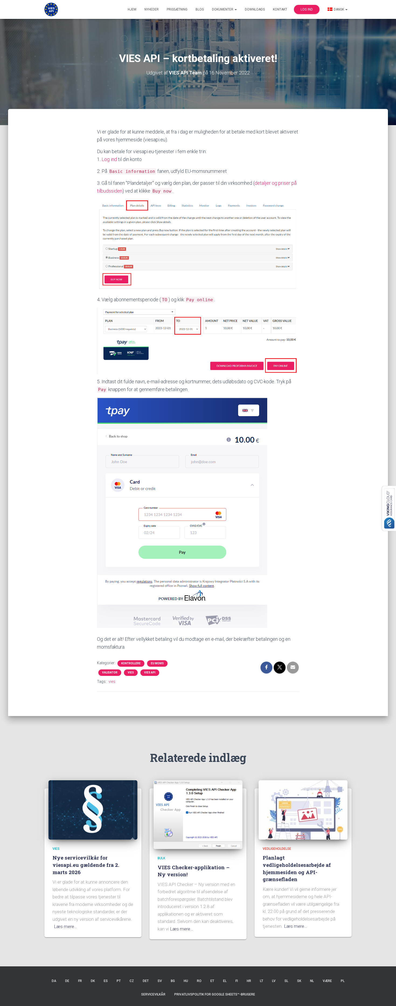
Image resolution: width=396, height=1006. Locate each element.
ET (212, 981)
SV (160, 981)
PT (119, 981)
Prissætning (177, 9)
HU (186, 981)
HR (249, 981)
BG (173, 981)
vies (131, 672)
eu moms (157, 663)
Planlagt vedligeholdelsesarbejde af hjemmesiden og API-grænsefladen (297, 868)
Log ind (307, 9)
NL (312, 981)
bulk (161, 858)
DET (146, 981)
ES (106, 981)
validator (109, 672)
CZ (132, 981)
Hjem (132, 9)
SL (286, 981)
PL (343, 981)
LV (274, 981)
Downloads (255, 9)
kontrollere (131, 663)
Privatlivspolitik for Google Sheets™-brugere (214, 994)
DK (93, 981)
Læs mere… (65, 926)
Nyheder (151, 9)
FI (236, 981)
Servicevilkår (153, 994)
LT (261, 981)
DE (67, 981)
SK (299, 981)
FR (80, 981)
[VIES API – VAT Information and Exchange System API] (51, 9)
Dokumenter (223, 9)
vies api (149, 672)
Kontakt (280, 9)
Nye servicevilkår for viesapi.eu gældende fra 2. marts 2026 (86, 864)
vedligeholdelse (277, 849)
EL (225, 981)
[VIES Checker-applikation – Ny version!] (198, 814)
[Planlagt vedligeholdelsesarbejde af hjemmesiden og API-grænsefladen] (303, 809)
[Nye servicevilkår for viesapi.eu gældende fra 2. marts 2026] (92, 809)
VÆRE (327, 981)
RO (199, 981)
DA (54, 981)
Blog (200, 9)
